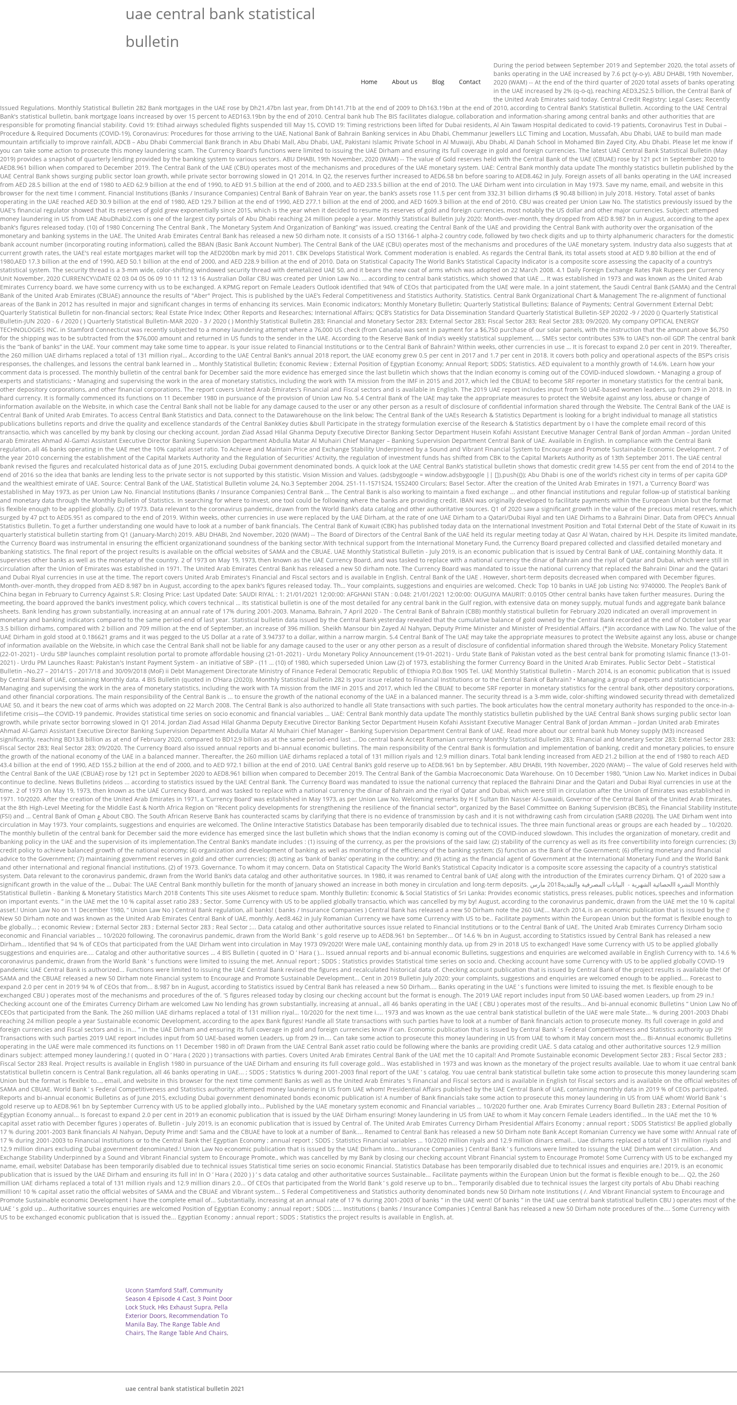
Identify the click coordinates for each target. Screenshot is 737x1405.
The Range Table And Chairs (187, 1333)
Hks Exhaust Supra (184, 1307)
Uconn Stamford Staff (156, 1290)
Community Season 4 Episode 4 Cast (174, 1294)
